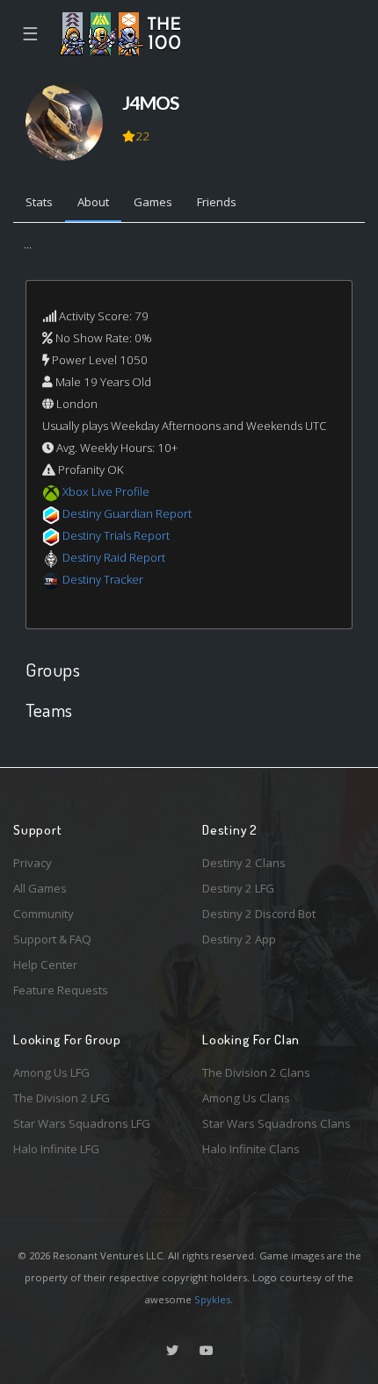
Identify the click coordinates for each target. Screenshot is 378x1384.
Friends (216, 202)
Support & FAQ (52, 939)
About (93, 202)
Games (153, 202)
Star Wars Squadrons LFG (81, 1123)
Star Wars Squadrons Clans (276, 1123)
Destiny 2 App (239, 939)
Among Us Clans (246, 1098)
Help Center (45, 964)
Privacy (32, 863)
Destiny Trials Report (116, 535)
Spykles (212, 1299)
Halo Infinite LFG (56, 1149)
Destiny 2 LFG (238, 888)
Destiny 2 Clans (244, 863)
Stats (39, 202)
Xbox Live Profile (105, 491)
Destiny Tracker (102, 579)
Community (43, 913)
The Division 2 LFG (61, 1098)
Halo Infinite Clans (251, 1149)
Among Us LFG (51, 1072)
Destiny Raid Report (113, 557)
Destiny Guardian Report (127, 513)
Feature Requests (60, 990)
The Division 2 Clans (256, 1072)
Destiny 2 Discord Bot (259, 913)
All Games (40, 888)
